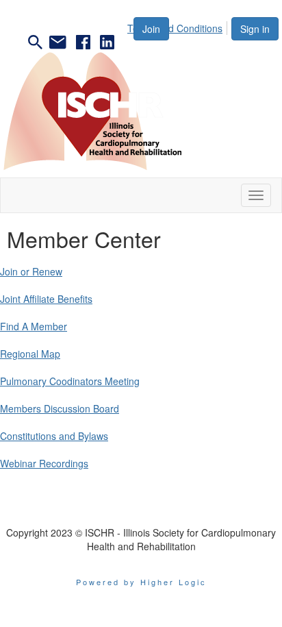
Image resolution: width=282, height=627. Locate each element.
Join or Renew (31, 271)
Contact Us (141, 512)
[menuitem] (178, 26)
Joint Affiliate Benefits (46, 299)
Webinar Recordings (44, 463)
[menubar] (178, 26)
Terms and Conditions (174, 28)
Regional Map (30, 353)
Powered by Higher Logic (141, 581)
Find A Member (33, 326)
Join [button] (151, 29)
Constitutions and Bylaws (54, 436)
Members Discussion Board (59, 408)
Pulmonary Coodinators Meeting (70, 381)
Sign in (255, 29)
